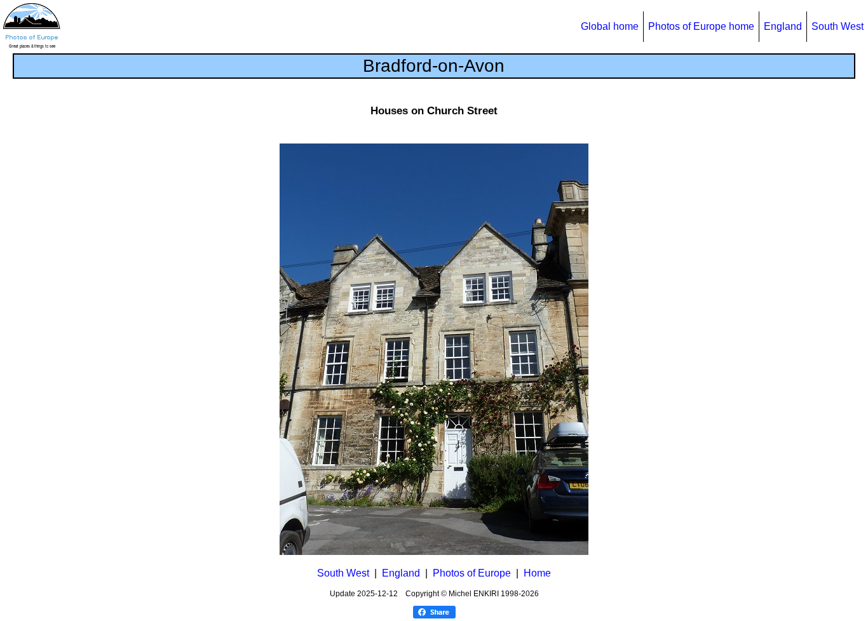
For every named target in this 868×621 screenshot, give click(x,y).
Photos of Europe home (701, 26)
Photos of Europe (472, 573)
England (783, 26)
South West (837, 26)
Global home (610, 26)
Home (537, 573)
